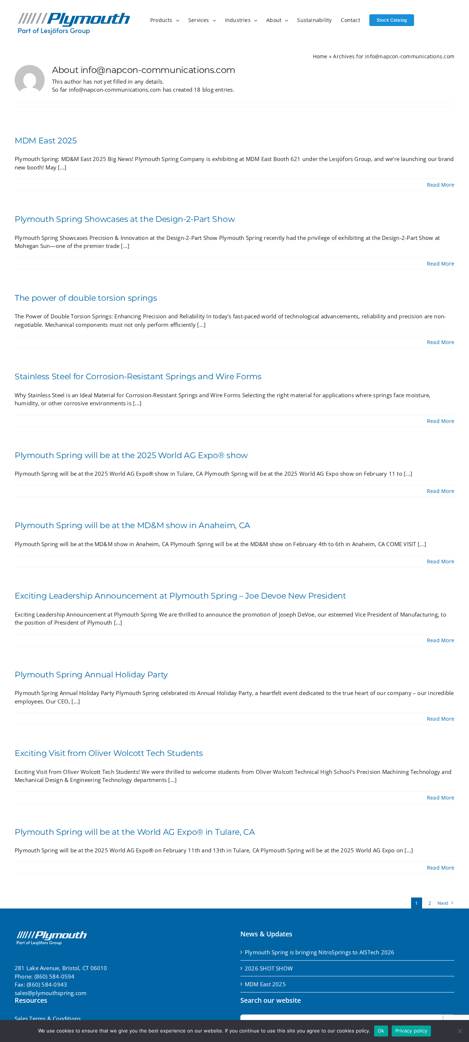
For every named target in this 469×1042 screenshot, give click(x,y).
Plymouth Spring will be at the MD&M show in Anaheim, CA (132, 525)
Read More (440, 184)
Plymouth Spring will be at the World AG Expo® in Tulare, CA (135, 832)
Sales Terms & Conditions (48, 1018)
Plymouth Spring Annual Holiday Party (91, 675)
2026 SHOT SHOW (269, 968)
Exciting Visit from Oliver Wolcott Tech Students (109, 753)
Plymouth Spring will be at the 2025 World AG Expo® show (131, 455)
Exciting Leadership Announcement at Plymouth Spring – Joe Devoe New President (180, 596)
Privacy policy (411, 1031)
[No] (460, 1031)
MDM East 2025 (46, 141)
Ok (381, 1031)
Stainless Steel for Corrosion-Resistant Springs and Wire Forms (138, 376)
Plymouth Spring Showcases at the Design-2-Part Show (124, 219)
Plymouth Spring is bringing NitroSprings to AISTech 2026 (320, 952)
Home (320, 56)
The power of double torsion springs (86, 298)
